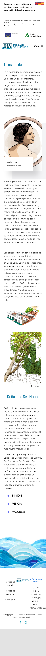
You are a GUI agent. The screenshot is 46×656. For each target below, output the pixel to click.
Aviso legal (10, 599)
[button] (23, 495)
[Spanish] (42, 3)
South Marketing (27, 617)
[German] (39, 3)
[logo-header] (15, 43)
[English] (36, 3)
